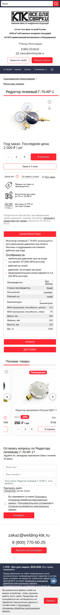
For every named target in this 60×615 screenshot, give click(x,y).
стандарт (48, 292)
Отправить (19, 515)
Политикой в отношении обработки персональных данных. (21, 608)
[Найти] (56, 3)
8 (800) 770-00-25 (30, 49)
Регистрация (35, 43)
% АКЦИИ (8, 69)
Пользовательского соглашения (35, 503)
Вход (24, 43)
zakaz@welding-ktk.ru (32, 53)
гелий (50, 296)
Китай (50, 288)
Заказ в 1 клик (30, 166)
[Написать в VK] (54, 581)
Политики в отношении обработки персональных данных (28, 499)
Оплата (27, 69)
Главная (17, 69)
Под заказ (50, 177)
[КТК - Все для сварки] (30, 18)
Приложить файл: (13, 488)
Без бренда (49, 282)
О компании (39, 69)
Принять (50, 600)
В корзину (43, 157)
